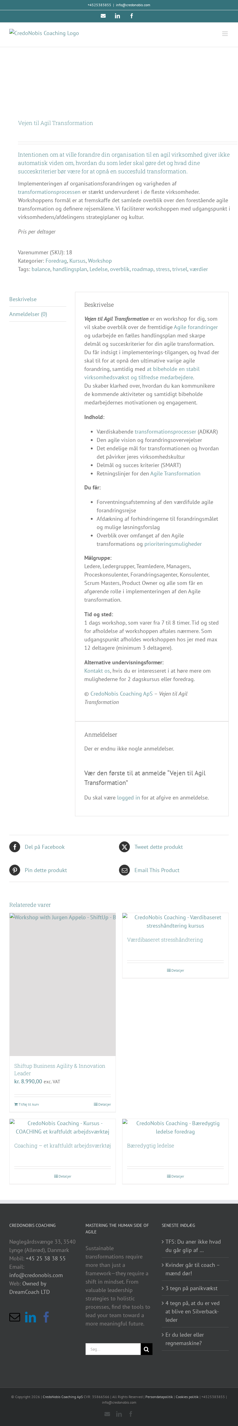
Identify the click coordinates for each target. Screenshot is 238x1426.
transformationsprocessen (49, 191)
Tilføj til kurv (29, 1104)
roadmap (142, 269)
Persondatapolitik (159, 1396)
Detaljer (104, 1104)
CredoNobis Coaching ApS (121, 693)
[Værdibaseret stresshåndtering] (175, 921)
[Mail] (14, 1317)
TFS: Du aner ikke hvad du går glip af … (193, 1246)
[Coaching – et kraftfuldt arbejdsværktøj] (63, 1127)
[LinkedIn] (30, 1317)
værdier (199, 269)
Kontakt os (97, 670)
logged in (128, 797)
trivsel (179, 269)
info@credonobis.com (133, 4)
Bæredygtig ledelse (150, 1145)
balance (41, 269)
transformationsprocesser (165, 431)
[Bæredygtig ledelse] (175, 1127)
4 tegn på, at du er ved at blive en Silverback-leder (192, 1311)
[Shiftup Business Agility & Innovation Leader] (63, 984)
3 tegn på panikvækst (191, 1288)
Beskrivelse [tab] (23, 299)
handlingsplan (70, 269)
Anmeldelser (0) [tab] (28, 314)
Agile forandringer (196, 327)
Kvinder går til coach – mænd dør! (192, 1269)
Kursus (77, 260)
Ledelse (99, 269)
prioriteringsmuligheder (173, 543)
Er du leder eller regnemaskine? (184, 1339)
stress (163, 269)
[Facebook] (46, 1317)
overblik (120, 269)
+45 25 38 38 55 (46, 1258)
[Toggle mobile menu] (225, 33)
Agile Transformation (175, 473)
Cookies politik (187, 1396)
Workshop (100, 260)
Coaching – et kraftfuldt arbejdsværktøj (62, 1145)
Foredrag (56, 260)
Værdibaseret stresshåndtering (165, 939)
